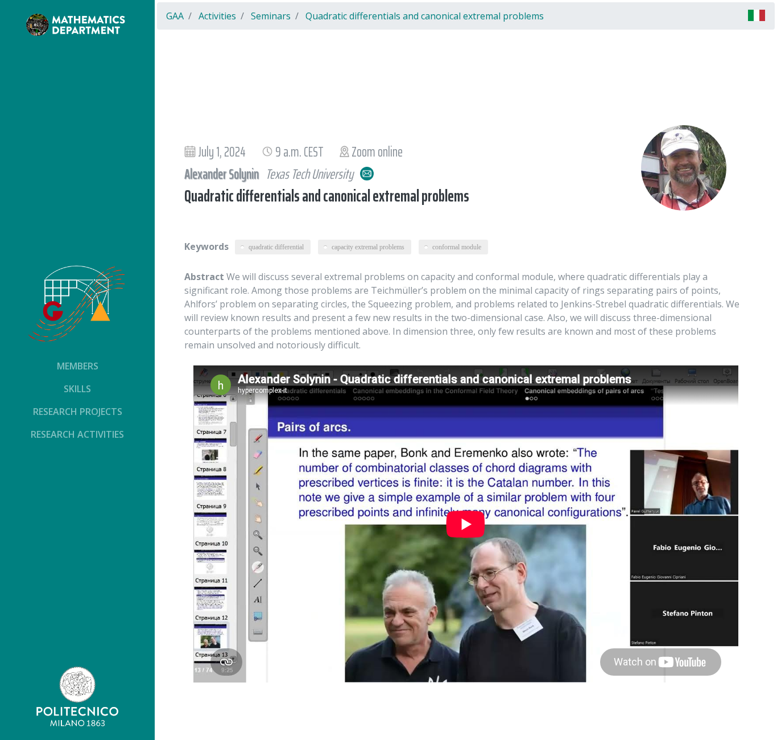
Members (77, 366)
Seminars (271, 16)
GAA (175, 16)
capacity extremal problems (368, 247)
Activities (217, 16)
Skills (77, 389)
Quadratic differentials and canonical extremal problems (424, 16)
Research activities (77, 434)
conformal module (456, 247)
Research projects (77, 411)
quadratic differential (276, 247)
